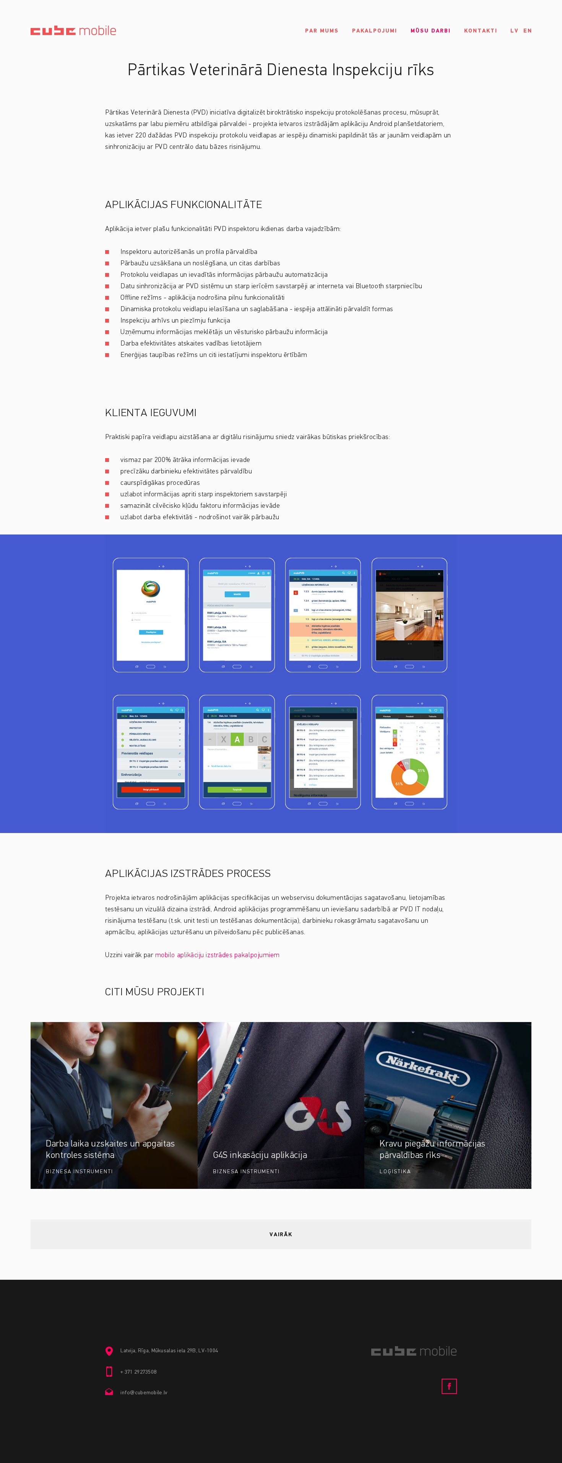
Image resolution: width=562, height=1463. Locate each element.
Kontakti (480, 31)
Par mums (322, 31)
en (527, 31)
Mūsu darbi (431, 31)
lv (514, 31)
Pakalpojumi (374, 31)
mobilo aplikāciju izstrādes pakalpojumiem (217, 955)
